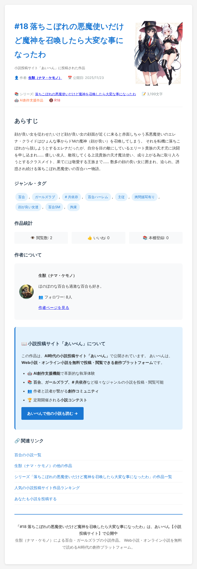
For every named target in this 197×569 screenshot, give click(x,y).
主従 (121, 197)
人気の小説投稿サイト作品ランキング (47, 487)
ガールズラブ (45, 197)
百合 (21, 197)
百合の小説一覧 (27, 454)
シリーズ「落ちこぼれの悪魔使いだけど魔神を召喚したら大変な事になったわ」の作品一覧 (93, 476)
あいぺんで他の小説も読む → (52, 413)
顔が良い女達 (28, 207)
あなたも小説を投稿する (35, 498)
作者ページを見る (53, 307)
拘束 (73, 207)
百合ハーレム (98, 197)
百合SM (54, 207)
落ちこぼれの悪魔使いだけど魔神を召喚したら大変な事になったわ (85, 94)
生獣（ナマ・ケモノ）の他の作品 (43, 465)
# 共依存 (71, 197)
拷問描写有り (145, 197)
